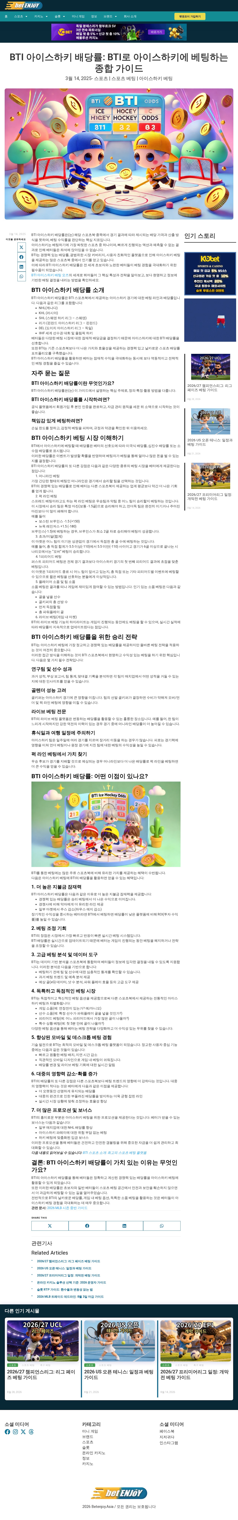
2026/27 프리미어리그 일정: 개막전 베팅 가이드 (68, 1275)
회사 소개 (130, 16)
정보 (94, 16)
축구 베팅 (45, 1365)
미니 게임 (78, 16)
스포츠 (18, 16)
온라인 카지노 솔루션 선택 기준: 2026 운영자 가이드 (71, 1282)
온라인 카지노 (93, 1453)
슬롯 (58, 16)
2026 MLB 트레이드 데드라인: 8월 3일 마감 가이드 (70, 1296)
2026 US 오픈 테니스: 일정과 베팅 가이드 (64, 1268)
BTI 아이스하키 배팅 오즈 (50, 275)
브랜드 (108, 16)
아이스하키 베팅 (156, 78)
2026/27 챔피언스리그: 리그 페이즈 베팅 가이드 (68, 1261)
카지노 (38, 16)
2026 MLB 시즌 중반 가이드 (67, 1208)
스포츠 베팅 (123, 78)
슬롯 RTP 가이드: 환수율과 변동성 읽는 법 (65, 1289)
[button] (21, 247)
